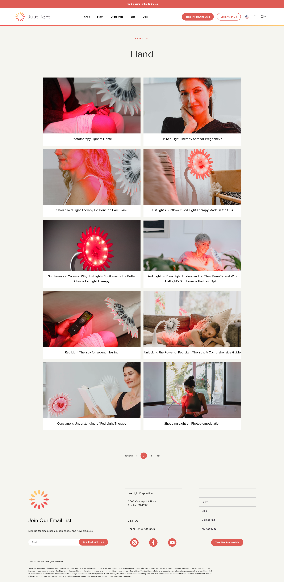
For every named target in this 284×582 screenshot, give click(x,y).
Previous (128, 455)
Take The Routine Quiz (198, 16)
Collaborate (117, 16)
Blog (132, 16)
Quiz (145, 16)
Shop (87, 16)
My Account (209, 529)
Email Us (133, 521)
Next (157, 455)
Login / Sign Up (229, 16)
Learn (100, 16)
